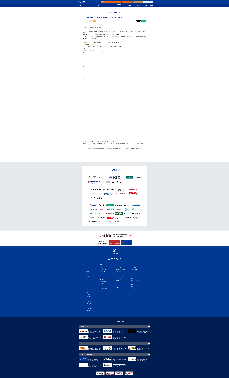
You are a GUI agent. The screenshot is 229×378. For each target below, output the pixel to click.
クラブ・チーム (89, 5)
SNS (130, 273)
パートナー (139, 5)
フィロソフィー (88, 292)
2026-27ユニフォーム (119, 278)
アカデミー (88, 283)
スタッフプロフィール (89, 299)
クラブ (87, 269)
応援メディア (88, 306)
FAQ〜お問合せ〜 (133, 289)
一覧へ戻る (114, 157)
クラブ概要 (88, 294)
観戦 (109, 5)
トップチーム (88, 267)
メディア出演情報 (89, 308)
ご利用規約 (131, 284)
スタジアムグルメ (104, 286)
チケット (87, 274)
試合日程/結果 (103, 281)
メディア (87, 278)
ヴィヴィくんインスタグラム (135, 276)
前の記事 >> (144, 157)
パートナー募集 (133, 267)
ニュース (79, 5)
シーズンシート (118, 267)
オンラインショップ (119, 276)
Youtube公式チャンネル (134, 280)
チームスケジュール (89, 303)
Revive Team (103, 271)
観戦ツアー (103, 267)
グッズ (129, 5)
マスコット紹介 (88, 301)
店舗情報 (117, 280)
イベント (87, 276)
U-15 (116, 291)
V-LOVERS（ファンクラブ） (120, 269)
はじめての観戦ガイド (104, 269)
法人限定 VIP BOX (133, 269)
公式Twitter (132, 275)
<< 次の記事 (84, 157)
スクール (87, 285)
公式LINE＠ (132, 278)
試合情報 (99, 5)
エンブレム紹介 (88, 296)
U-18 (116, 289)
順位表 (102, 283)
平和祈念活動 (88, 310)
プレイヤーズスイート (119, 271)
